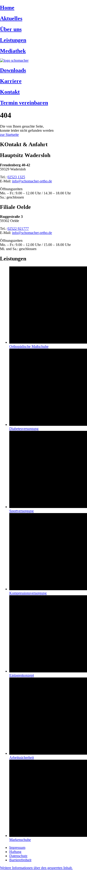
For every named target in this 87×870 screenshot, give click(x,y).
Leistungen (13, 40)
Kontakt (10, 92)
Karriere (11, 81)
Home (7, 8)
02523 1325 (16, 177)
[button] (36, 868)
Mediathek (13, 51)
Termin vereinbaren (24, 103)
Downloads (13, 70)
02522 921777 (18, 229)
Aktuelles (11, 18)
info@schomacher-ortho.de (32, 181)
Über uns (11, 29)
